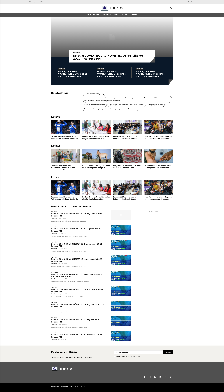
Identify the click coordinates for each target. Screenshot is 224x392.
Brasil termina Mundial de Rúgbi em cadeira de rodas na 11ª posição (158, 198)
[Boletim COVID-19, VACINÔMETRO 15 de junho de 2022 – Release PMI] (121, 291)
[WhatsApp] (171, 377)
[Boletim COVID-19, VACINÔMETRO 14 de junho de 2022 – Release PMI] (121, 260)
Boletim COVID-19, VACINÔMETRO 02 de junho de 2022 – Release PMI (77, 320)
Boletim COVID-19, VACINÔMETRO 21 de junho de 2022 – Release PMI (111, 74)
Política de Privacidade (133, 356)
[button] (171, 8)
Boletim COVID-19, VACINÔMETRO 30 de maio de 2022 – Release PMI (77, 336)
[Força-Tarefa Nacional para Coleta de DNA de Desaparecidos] (127, 156)
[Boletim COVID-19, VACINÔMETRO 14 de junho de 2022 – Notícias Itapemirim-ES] (121, 276)
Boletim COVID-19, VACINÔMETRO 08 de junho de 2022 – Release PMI (77, 305)
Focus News (54, 218)
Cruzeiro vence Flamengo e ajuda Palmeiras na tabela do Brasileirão (64, 198)
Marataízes (54, 272)
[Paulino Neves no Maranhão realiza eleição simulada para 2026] (96, 127)
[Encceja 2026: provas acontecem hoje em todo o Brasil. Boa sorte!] (127, 127)
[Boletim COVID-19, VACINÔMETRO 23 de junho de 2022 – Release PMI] (121, 230)
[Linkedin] (155, 377)
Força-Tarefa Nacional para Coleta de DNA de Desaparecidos (127, 166)
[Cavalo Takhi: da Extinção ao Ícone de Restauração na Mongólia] (96, 156)
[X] (191, 1)
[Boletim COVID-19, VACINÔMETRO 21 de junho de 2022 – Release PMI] (121, 245)
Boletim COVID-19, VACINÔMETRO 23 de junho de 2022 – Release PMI (72, 74)
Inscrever (168, 352)
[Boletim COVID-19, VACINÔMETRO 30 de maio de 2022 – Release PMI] (121, 336)
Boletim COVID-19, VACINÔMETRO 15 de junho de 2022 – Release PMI (77, 290)
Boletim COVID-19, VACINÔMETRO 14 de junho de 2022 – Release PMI (150, 74)
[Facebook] (184, 1)
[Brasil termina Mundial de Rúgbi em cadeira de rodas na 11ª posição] (158, 127)
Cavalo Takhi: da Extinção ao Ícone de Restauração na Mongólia (96, 166)
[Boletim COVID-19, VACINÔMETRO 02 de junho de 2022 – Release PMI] (121, 321)
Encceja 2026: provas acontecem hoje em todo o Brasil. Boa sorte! (126, 198)
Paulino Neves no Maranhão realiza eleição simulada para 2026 (96, 198)
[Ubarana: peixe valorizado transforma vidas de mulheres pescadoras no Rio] (65, 156)
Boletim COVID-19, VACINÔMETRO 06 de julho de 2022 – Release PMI (108, 57)
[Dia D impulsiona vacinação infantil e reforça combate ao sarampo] (158, 156)
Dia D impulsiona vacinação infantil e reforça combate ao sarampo (158, 166)
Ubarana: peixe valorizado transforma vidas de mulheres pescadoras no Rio (63, 167)
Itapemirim (76, 52)
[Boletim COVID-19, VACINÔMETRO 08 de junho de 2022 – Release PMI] (121, 306)
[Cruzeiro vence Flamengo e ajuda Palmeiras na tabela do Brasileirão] (65, 127)
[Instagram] (188, 1)
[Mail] (160, 377)
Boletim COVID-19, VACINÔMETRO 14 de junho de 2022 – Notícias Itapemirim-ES (77, 275)
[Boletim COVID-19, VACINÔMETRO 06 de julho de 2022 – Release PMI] (112, 37)
